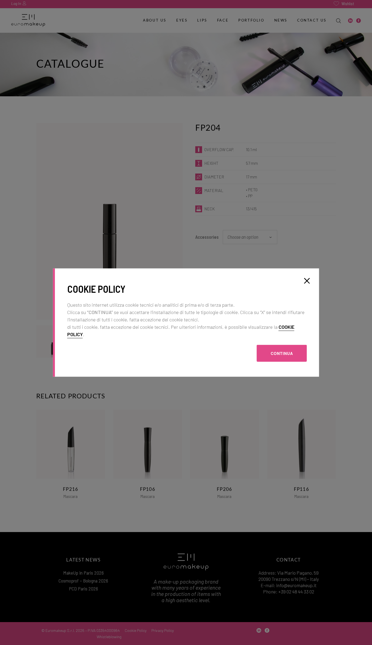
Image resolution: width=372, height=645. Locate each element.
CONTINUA (282, 353)
